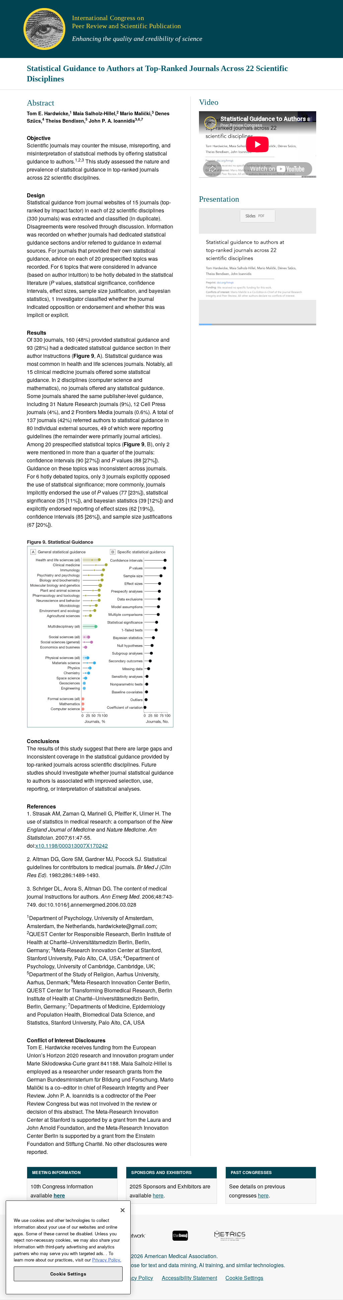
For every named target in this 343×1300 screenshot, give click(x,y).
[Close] (122, 1210)
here (158, 1195)
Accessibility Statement (189, 1278)
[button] (9, 8)
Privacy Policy (136, 1278)
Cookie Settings (244, 1278)
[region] (68, 1247)
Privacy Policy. (106, 1259)
